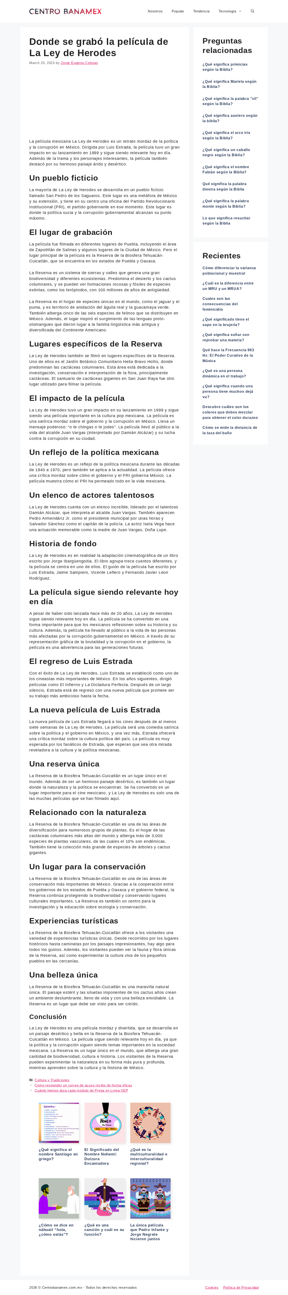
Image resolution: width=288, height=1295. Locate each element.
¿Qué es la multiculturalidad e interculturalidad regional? (148, 1157)
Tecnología (227, 11)
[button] (252, 11)
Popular (178, 11)
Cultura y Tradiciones (52, 1080)
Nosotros (155, 11)
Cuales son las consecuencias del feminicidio (220, 304)
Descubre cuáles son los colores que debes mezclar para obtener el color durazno (230, 412)
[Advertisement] (104, 105)
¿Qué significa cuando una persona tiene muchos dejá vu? (227, 391)
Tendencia (201, 11)
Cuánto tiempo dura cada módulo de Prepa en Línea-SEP (81, 1090)
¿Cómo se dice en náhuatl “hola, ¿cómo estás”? (56, 1230)
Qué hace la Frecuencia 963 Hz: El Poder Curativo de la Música (228, 355)
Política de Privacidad (241, 1287)
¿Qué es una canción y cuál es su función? (104, 1230)
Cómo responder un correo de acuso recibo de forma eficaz (83, 1085)
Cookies (212, 1287)
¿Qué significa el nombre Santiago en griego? (58, 1154)
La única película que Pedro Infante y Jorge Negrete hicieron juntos (149, 1232)
